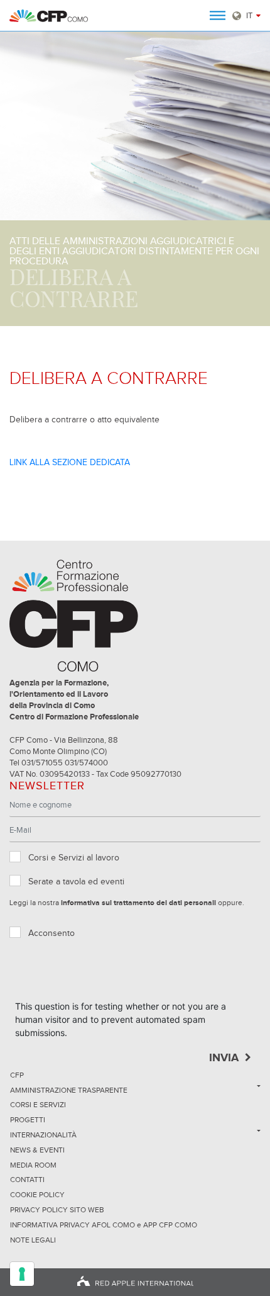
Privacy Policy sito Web (57, 1210)
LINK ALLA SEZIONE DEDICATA (69, 462)
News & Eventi (37, 1150)
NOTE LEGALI (33, 1240)
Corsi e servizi (38, 1105)
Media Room (33, 1165)
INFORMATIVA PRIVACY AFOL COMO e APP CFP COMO (103, 1225)
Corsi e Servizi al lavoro (73, 858)
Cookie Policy (37, 1195)
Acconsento (51, 933)
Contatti (27, 1180)
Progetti (27, 1120)
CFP (17, 1075)
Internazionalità (43, 1135)
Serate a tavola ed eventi (76, 881)
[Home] (48, 15)
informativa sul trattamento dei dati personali (138, 903)
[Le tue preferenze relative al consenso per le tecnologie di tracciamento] (22, 1274)
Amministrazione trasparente (68, 1091)
